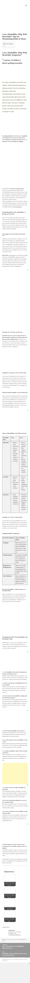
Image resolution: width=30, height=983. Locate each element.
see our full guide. (17, 206)
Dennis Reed (15, 939)
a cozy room (12, 255)
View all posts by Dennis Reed (14, 934)
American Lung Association (17, 188)
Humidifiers (22, 939)
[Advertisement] (15, 773)
